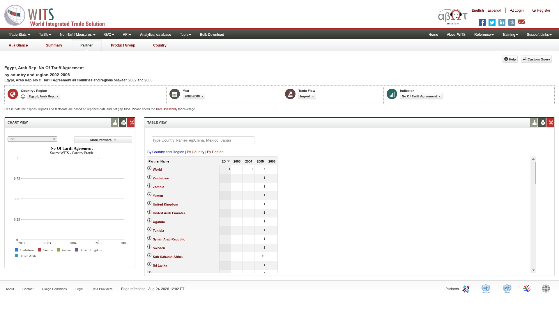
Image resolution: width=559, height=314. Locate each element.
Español (494, 10)
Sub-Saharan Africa (168, 256)
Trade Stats (18, 34)
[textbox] (203, 140)
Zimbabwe (161, 178)
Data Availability (167, 109)
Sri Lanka (160, 265)
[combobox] (32, 139)
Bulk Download (212, 34)
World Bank (547, 288)
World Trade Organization (527, 288)
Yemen (158, 195)
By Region (215, 151)
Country (160, 45)
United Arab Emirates (169, 213)
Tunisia (158, 230)
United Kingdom (165, 204)
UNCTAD (487, 288)
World (157, 169)
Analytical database (155, 34)
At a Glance (18, 45)
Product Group (123, 45)
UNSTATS (507, 288)
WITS (58, 14)
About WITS (456, 34)
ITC (467, 288)
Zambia (158, 187)
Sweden (159, 248)
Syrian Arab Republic (169, 239)
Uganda (159, 222)
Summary (54, 45)
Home (433, 34)
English (478, 10)
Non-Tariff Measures (76, 34)
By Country (195, 151)
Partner (86, 45)
